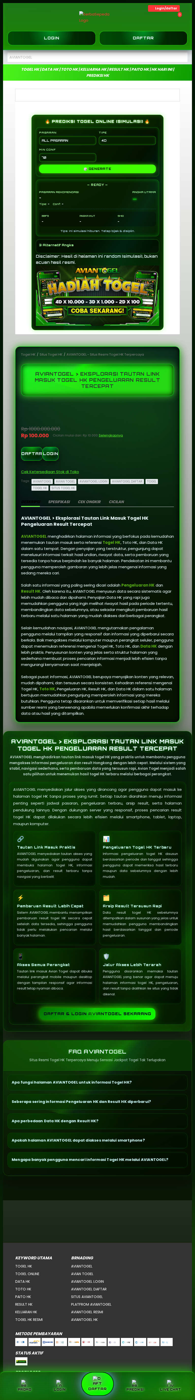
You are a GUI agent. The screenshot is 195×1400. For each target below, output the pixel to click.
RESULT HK (23, 1304)
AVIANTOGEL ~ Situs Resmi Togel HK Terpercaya (105, 354)
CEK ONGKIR (89, 501)
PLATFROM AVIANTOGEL (91, 1304)
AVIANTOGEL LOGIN (93, 481)
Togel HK (28, 354)
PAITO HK (23, 1296)
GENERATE (97, 169)
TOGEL (151, 481)
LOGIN (50, 453)
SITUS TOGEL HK (63, 488)
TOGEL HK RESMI (29, 1319)
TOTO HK (23, 1289)
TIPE (103, 132)
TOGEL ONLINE (27, 1273)
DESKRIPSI (30, 501)
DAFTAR (31, 453)
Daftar (143, 38)
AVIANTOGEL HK (84, 1319)
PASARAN (48, 132)
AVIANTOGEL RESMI (87, 1312)
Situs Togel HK (51, 354)
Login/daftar (166, 8)
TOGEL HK (40, 488)
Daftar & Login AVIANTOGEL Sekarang (97, 1013)
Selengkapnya (111, 435)
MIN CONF (47, 149)
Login (51, 38)
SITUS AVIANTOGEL (87, 1296)
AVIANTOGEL (42, 481)
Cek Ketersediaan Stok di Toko (50, 471)
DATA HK (22, 1281)
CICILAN (116, 501)
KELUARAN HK (26, 1312)
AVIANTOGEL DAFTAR (127, 481)
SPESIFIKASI (59, 501)
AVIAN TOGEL (65, 481)
